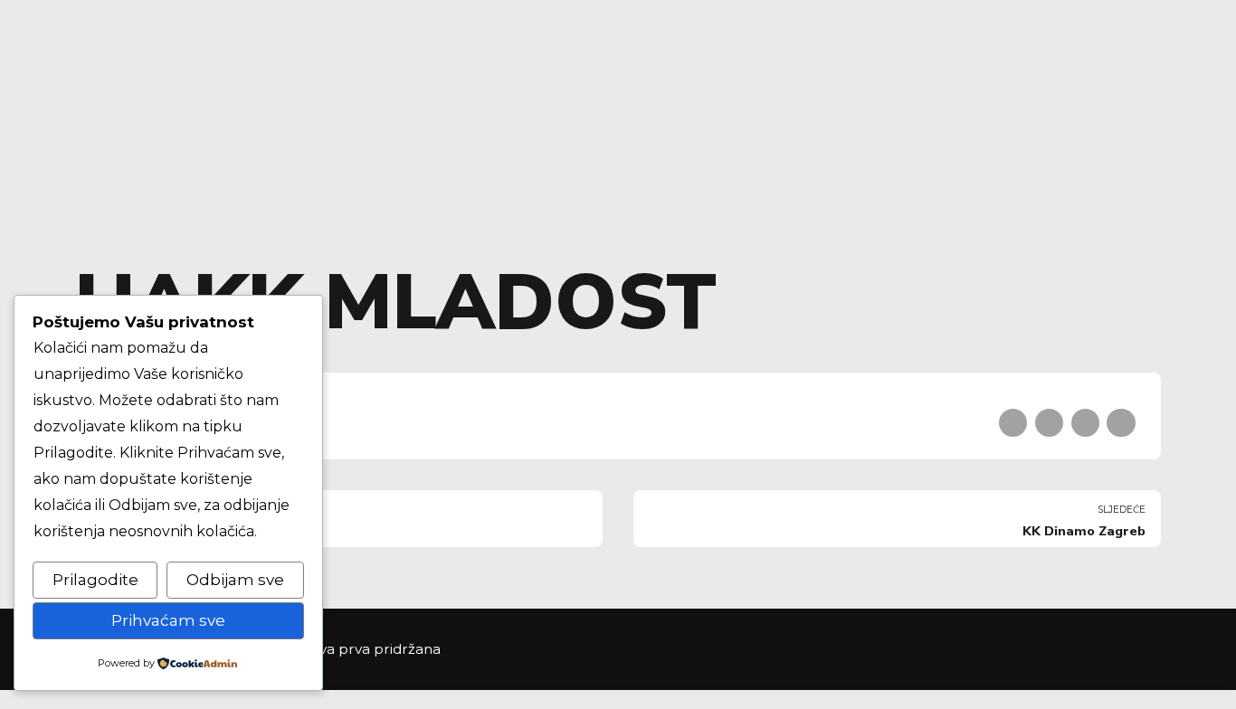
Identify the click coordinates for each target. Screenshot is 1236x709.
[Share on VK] (1121, 423)
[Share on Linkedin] (1085, 423)
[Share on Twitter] (1049, 423)
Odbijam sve (235, 580)
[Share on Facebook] (1013, 423)
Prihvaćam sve (168, 620)
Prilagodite (95, 580)
